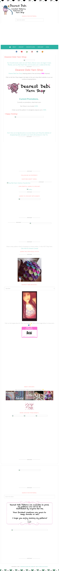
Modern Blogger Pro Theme (27, 566)
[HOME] (10, 47)
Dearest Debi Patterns (14, 9)
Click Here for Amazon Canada (29, 248)
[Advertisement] (29, 34)
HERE (36, 106)
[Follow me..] (16, 51)
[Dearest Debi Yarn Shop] (29, 88)
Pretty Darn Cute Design (42, 566)
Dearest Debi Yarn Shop (15, 73)
